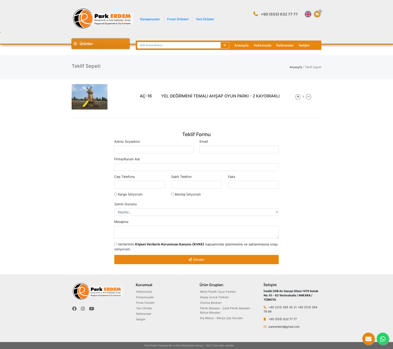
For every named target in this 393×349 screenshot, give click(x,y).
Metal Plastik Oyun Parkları (218, 291)
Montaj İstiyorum (187, 194)
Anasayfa (241, 45)
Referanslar (285, 45)
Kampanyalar (150, 19)
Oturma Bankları (210, 302)
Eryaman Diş (242, 345)
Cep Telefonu (124, 177)
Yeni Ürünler (205, 19)
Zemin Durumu (125, 204)
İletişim (304, 45)
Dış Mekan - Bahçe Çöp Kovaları (221, 318)
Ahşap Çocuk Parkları (214, 297)
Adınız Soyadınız (127, 141)
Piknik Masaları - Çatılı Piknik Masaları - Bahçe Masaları (226, 310)
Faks (231, 177)
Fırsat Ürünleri (178, 19)
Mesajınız (121, 222)
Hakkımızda (262, 45)
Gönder (198, 260)
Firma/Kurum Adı (127, 159)
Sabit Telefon (181, 177)
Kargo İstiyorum (129, 194)
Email (204, 141)
